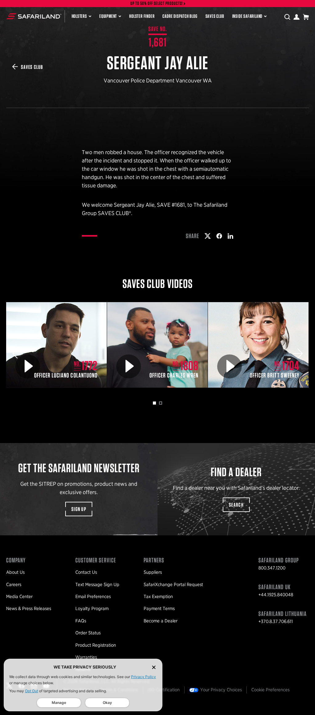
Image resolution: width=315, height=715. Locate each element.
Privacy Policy (143, 676)
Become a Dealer (160, 621)
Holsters (79, 16)
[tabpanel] (56, 345)
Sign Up (78, 509)
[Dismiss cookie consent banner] (153, 667)
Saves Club (214, 16)
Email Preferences (93, 596)
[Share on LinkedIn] (230, 236)
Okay (107, 702)
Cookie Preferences (270, 690)
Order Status (88, 633)
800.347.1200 (271, 568)
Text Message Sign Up (97, 584)
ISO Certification (164, 690)
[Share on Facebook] (219, 236)
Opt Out (31, 691)
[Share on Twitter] (208, 236)
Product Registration (95, 645)
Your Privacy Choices (221, 690)
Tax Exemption (158, 596)
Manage (59, 702)
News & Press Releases (28, 608)
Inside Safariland (247, 16)
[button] (17, 353)
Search (236, 504)
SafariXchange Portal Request (173, 584)
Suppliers (153, 572)
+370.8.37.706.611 (275, 621)
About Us (15, 572)
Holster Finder (141, 16)
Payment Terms (159, 608)
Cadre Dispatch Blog (179, 16)
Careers (13, 584)
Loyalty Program (92, 608)
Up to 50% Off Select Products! (156, 3)
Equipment (108, 16)
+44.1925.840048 (275, 594)
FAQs (80, 621)
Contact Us (86, 572)
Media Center (19, 596)
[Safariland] (34, 16)
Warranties (86, 657)
